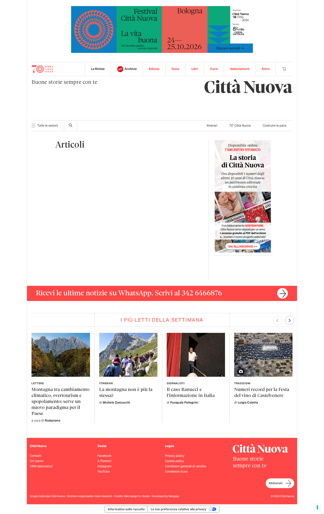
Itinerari (212, 126)
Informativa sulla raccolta (126, 509)
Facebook (104, 456)
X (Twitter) (104, 461)
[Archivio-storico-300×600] (243, 196)
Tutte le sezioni (47, 126)
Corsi (214, 69)
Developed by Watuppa (165, 496)
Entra (266, 69)
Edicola (154, 69)
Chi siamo (37, 461)
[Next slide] (289, 320)
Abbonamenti (240, 69)
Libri (194, 69)
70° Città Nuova (240, 126)
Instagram (105, 466)
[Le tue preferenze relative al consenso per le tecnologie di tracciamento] (317, 507)
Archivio (130, 69)
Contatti (35, 456)
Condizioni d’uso (176, 471)
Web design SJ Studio (137, 496)
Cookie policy (174, 461)
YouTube (104, 471)
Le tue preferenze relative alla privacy (178, 509)
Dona (175, 69)
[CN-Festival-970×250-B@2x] (162, 29)
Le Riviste (98, 69)
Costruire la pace (274, 126)
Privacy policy (174, 456)
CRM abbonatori (41, 466)
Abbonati (276, 483)
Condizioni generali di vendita (185, 466)
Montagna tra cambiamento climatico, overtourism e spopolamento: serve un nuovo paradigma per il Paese (60, 401)
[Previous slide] (277, 320)
